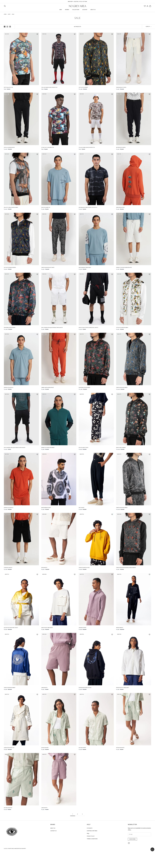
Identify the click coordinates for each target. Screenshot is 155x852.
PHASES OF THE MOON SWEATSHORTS (124, 267)
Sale (13, 14)
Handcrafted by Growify (20, 848)
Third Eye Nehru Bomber (9, 687)
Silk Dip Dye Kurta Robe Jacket (11, 627)
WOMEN (67, 9)
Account (84, 9)
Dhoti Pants (81, 507)
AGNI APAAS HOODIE (120, 207)
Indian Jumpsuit (119, 627)
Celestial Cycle (78, 1)
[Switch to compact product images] (10, 26)
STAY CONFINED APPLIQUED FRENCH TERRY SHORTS (52, 327)
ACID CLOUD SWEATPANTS (9, 147)
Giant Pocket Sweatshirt (47, 627)
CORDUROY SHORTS (8, 567)
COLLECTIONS (75, 9)
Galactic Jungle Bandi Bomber (11, 207)
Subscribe (132, 839)
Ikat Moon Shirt (45, 747)
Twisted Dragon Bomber (121, 387)
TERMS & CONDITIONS (92, 838)
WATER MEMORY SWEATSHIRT (85, 267)
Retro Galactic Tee (8, 87)
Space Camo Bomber (121, 447)
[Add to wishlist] (37, 34)
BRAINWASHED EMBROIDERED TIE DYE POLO (88, 207)
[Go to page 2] (82, 814)
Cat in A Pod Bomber (83, 87)
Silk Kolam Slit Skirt (83, 447)
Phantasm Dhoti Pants (121, 87)
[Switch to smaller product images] (7, 26)
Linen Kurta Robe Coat (9, 747)
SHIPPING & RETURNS (92, 830)
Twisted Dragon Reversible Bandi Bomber (126, 567)
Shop (9, 14)
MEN (60, 9)
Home (5, 14)
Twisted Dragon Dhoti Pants (47, 267)
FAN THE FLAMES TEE (45, 207)
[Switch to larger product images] (4, 26)
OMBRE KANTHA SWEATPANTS (47, 387)
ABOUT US (52, 828)
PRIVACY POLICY (90, 836)
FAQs (88, 833)
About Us (93, 9)
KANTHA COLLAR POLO (8, 387)
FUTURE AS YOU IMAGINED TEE (47, 147)
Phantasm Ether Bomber (9, 327)
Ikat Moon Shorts (120, 747)
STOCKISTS (89, 828)
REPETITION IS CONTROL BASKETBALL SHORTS (88, 327)
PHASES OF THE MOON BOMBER (47, 447)
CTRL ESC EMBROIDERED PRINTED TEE (49, 87)
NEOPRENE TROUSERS (120, 147)
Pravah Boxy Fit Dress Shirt (122, 687)
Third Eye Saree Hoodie (84, 567)
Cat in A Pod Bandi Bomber (10, 267)
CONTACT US (53, 830)
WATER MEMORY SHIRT (46, 507)
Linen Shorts (44, 687)
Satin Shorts (44, 567)
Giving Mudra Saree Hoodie (85, 687)
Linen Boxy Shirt (82, 627)
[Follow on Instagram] (129, 843)
